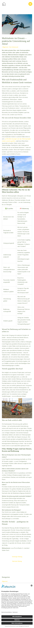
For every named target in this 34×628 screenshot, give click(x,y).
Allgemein (5, 47)
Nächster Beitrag (17, 561)
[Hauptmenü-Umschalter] (30, 4)
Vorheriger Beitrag (17, 556)
